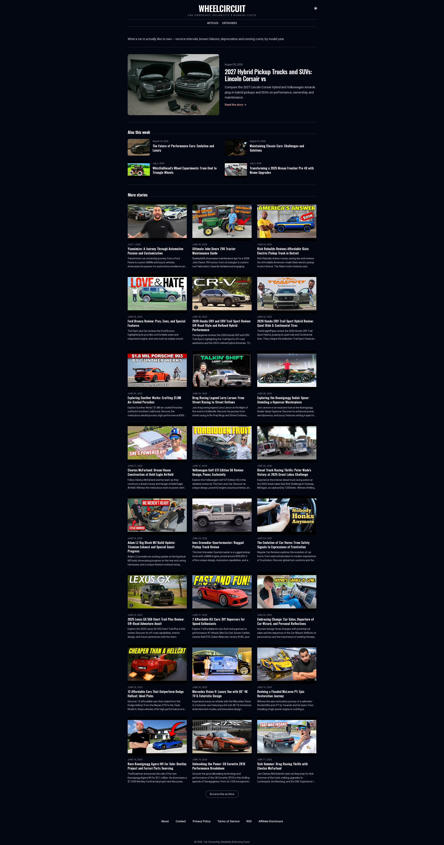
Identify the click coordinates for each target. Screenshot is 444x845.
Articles (213, 23)
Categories (229, 23)
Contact (181, 821)
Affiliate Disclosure (271, 821)
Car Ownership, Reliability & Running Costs (227, 841)
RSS (249, 821)
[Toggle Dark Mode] (316, 8)
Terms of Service (228, 821)
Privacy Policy (202, 821)
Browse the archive (222, 794)
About (165, 821)
